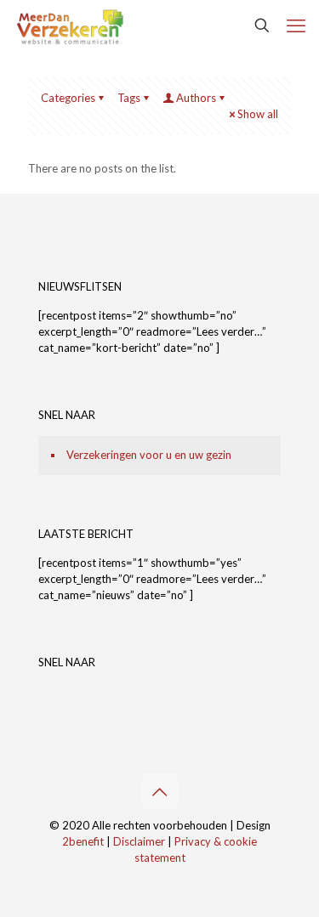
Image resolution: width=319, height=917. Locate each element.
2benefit (83, 841)
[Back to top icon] (160, 791)
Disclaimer (139, 841)
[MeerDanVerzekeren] (70, 25)
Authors (196, 98)
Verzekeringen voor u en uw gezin (148, 454)
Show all (257, 114)
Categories (68, 98)
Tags (128, 98)
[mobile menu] (296, 25)
